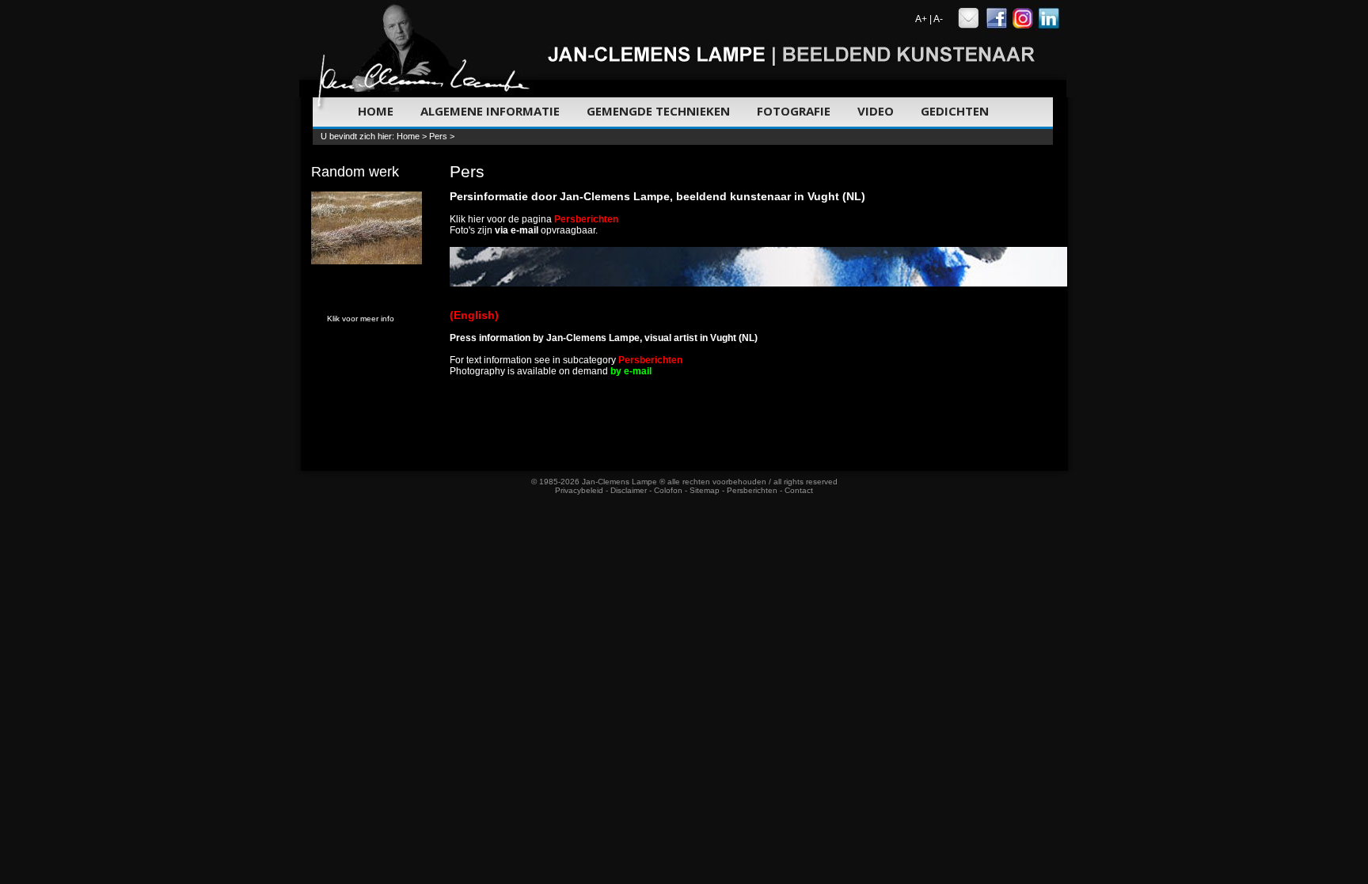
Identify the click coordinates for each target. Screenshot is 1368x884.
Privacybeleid (579, 490)
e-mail (524, 230)
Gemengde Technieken (658, 111)
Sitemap (705, 490)
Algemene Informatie (490, 111)
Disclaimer (628, 490)
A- (938, 19)
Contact (799, 490)
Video (875, 111)
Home (375, 111)
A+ (921, 19)
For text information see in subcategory (566, 360)
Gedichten (955, 111)
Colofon (668, 490)
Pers (438, 136)
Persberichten (752, 490)
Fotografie (793, 111)
